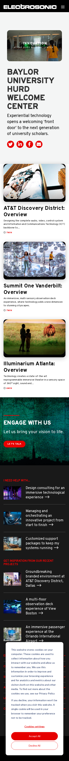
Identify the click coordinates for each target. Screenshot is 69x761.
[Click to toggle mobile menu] (62, 6)
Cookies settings (34, 726)
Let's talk (14, 443)
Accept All (34, 736)
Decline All (34, 745)
